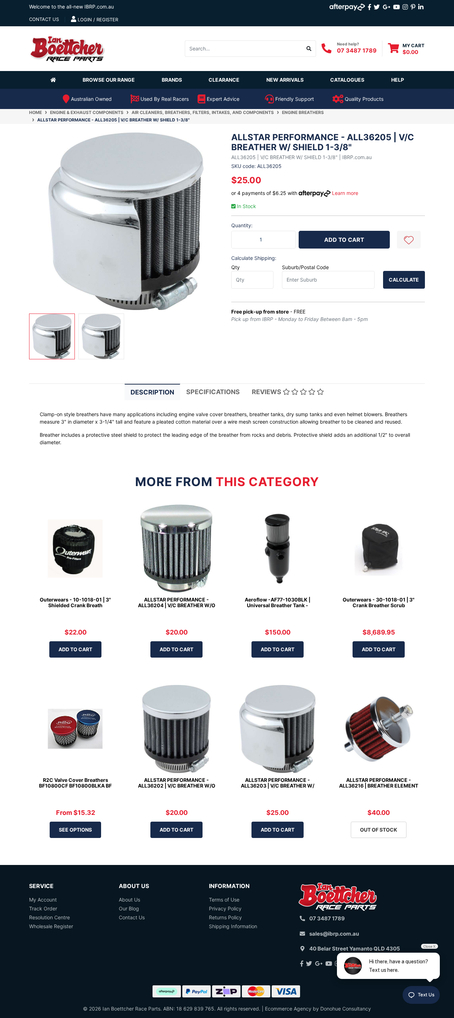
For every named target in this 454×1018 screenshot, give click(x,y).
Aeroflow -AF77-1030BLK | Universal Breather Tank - (277, 603)
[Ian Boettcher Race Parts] (67, 48)
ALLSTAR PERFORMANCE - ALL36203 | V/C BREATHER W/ (277, 783)
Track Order (43, 908)
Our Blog (129, 908)
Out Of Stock (378, 830)
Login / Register (97, 19)
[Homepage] (54, 79)
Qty (235, 267)
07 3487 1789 (357, 50)
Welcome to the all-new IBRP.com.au (71, 7)
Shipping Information (233, 926)
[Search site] (309, 48)
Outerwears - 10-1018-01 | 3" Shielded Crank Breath (75, 603)
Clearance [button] (224, 80)
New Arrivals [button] (285, 80)
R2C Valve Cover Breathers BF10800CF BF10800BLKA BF (75, 783)
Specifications (213, 392)
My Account (43, 900)
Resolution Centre (49, 917)
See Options (75, 830)
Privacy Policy (225, 908)
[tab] (152, 392)
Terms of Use (224, 900)
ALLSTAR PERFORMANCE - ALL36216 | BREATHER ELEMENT (378, 783)
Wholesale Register (51, 926)
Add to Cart (344, 239)
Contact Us (132, 917)
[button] (409, 240)
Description (152, 392)
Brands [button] (172, 80)
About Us (129, 900)
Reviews (267, 392)
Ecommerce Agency (288, 1009)
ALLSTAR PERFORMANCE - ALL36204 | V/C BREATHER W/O (176, 603)
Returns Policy (225, 917)
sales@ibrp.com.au (334, 933)
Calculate (404, 280)
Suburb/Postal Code (305, 267)
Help (397, 80)
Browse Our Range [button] (109, 80)
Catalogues (347, 80)
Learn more (345, 193)
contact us (44, 19)
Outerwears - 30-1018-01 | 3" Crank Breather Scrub (379, 603)
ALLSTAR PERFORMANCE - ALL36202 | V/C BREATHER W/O (176, 783)
